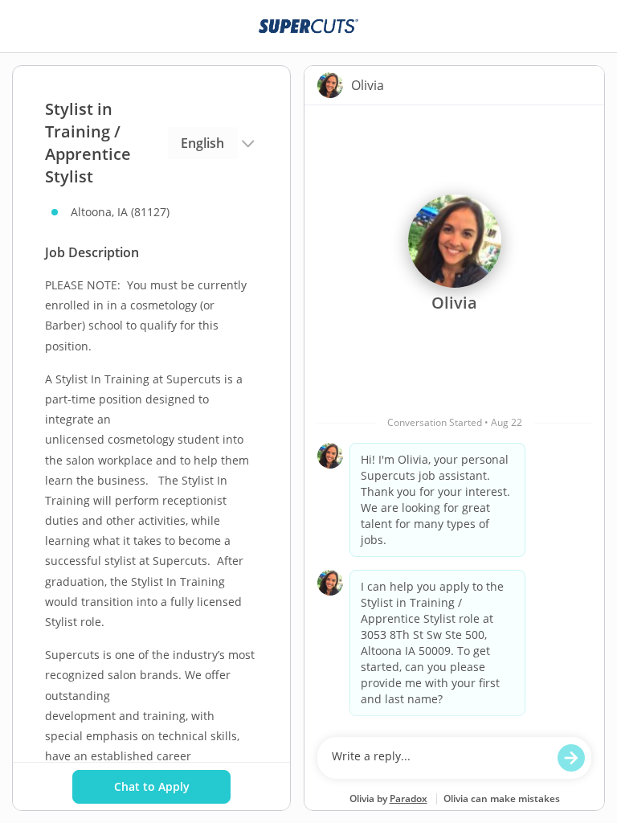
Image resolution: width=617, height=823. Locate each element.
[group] (454, 417)
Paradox (408, 798)
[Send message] (571, 758)
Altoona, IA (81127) (120, 211)
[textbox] (439, 757)
